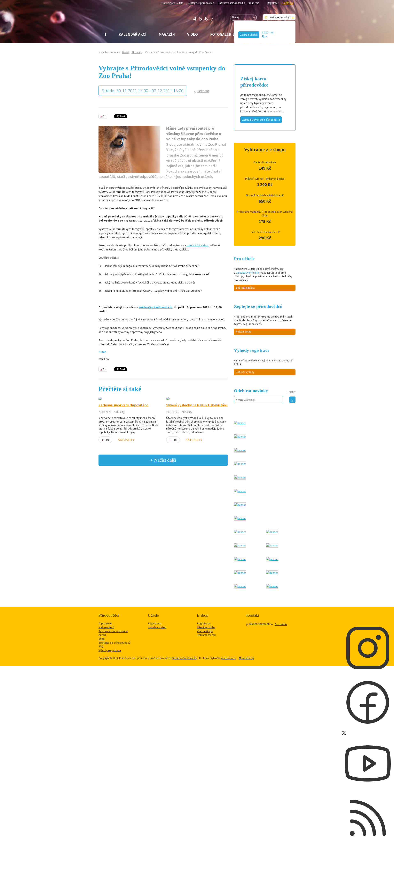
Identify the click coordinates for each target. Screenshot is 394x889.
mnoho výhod (275, 111)
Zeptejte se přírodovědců (201, 3)
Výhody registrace (109, 650)
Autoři (102, 635)
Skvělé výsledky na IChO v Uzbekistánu (197, 405)
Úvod (125, 52)
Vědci (101, 639)
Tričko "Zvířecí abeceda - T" (265, 232)
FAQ (100, 646)
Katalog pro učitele (172, 3)
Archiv (292, 392)
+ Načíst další (163, 460)
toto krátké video (198, 245)
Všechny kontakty (259, 623)
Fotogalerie (222, 34)
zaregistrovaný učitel (247, 272)
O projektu (105, 623)
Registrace (273, 3)
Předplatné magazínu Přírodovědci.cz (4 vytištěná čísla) (265, 213)
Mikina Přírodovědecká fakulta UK (265, 195)
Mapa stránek (246, 658)
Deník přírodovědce (265, 162)
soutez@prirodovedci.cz (156, 307)
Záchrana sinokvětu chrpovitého (123, 405)
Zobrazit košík (249, 35)
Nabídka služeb (157, 627)
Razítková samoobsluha (231, 3)
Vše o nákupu (205, 631)
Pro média (253, 3)
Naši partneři (106, 627)
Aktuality (137, 52)
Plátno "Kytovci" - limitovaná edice (264, 179)
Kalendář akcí (132, 34)
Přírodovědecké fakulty (184, 658)
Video (192, 34)
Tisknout (203, 91)
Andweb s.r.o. (228, 658)
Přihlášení (288, 3)
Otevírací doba (206, 627)
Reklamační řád (206, 635)
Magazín (167, 34)
